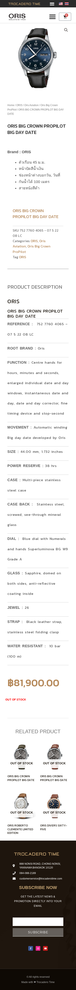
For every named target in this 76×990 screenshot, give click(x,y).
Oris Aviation (31, 105)
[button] (52, 3)
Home (10, 105)
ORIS (19, 105)
